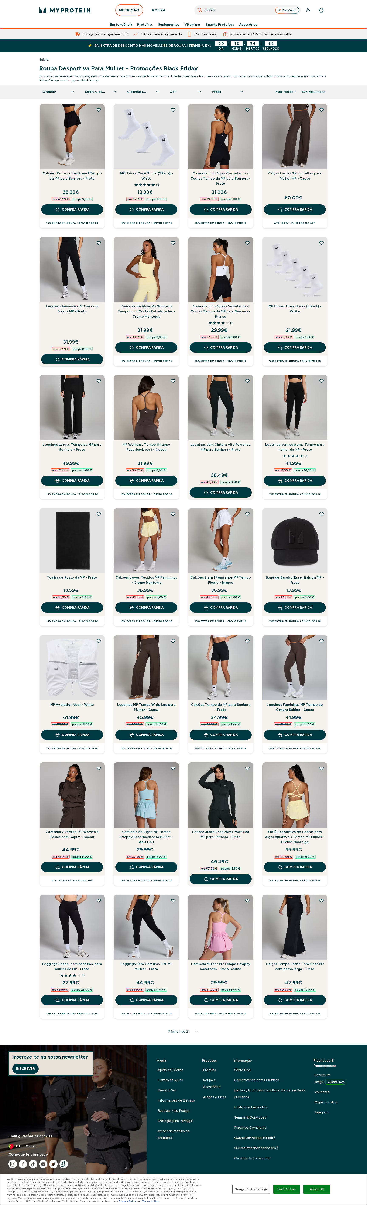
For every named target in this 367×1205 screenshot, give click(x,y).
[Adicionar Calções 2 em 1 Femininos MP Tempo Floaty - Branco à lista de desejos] (247, 514)
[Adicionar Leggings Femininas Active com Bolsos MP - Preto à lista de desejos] (99, 243)
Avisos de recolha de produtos (173, 1134)
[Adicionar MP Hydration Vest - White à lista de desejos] (99, 641)
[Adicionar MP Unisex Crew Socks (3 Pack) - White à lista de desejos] (173, 110)
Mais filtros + (285, 91)
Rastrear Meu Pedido (174, 1110)
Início (44, 59)
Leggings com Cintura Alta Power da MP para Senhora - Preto (221, 447)
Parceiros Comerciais (250, 1127)
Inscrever (25, 1068)
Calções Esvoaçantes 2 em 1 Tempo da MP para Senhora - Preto (72, 176)
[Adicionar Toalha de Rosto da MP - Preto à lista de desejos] (99, 514)
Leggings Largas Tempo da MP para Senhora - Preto (72, 447)
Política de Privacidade (251, 1107)
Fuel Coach (289, 10)
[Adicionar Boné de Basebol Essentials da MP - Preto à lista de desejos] (321, 514)
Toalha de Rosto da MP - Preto (72, 577)
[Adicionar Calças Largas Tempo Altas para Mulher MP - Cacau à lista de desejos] (321, 110)
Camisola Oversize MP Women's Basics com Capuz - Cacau (72, 834)
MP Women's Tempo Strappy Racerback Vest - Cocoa (146, 447)
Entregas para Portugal (175, 1121)
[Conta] (308, 10)
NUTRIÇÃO (129, 10)
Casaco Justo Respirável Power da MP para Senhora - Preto (220, 834)
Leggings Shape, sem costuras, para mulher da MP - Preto (72, 966)
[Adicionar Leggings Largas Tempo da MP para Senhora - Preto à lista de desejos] (99, 381)
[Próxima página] (197, 1031)
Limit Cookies (287, 1189)
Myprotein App (326, 1102)
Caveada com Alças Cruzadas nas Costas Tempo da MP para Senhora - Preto (221, 178)
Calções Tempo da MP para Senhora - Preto (220, 707)
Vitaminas (193, 24)
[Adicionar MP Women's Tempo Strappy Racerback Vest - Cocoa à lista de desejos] (173, 381)
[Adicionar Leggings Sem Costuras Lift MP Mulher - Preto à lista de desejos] (173, 900)
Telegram (321, 1112)
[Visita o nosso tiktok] (33, 1164)
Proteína (209, 1070)
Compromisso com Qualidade (256, 1080)
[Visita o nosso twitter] (53, 1164)
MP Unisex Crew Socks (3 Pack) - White (146, 176)
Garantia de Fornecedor (252, 1158)
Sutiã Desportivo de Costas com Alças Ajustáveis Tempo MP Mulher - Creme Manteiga (295, 837)
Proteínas (145, 24)
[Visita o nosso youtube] (43, 1164)
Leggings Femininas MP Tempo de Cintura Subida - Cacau (295, 707)
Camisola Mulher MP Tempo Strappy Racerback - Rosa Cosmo (220, 966)
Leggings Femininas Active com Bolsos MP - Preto (72, 308)
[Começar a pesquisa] (200, 10)
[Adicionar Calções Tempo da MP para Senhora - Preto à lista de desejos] (247, 641)
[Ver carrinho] (321, 10)
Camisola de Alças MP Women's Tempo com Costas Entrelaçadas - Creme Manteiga (146, 311)
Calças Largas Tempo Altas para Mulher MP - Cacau (295, 176)
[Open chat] (63, 1164)
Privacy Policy (127, 1201)
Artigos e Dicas (214, 1097)
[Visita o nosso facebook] (23, 1164)
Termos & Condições (250, 1117)
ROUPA (158, 10)
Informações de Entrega (176, 1100)
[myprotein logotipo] (64, 10)
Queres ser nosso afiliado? (254, 1137)
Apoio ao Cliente (171, 1070)
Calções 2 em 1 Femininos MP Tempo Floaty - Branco (220, 580)
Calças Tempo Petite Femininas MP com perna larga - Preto (295, 966)
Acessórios (248, 24)
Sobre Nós (242, 1070)
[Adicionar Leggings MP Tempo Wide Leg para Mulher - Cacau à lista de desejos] (173, 641)
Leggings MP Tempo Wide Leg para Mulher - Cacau (146, 707)
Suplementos (168, 24)
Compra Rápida (75, 209)
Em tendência (121, 24)
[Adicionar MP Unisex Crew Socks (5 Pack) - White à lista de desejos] (321, 243)
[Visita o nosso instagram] (12, 1164)
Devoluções (167, 1090)
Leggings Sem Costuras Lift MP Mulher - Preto (146, 966)
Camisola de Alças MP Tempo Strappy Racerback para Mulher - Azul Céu (146, 837)
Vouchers (322, 1092)
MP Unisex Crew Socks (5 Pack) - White (294, 308)
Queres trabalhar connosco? (256, 1148)
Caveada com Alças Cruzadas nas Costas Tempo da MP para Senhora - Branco (221, 311)
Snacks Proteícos (220, 24)
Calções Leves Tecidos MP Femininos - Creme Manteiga (146, 580)
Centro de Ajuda (170, 1080)
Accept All (317, 1189)
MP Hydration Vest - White (72, 704)
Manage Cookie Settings (251, 1189)
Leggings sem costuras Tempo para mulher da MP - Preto (294, 447)
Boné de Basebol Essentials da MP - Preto (295, 580)
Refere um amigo (329, 1078)
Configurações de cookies (30, 1136)
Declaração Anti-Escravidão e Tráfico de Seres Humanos (269, 1093)
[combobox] (247, 10)
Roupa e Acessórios (211, 1083)
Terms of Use (150, 1201)
